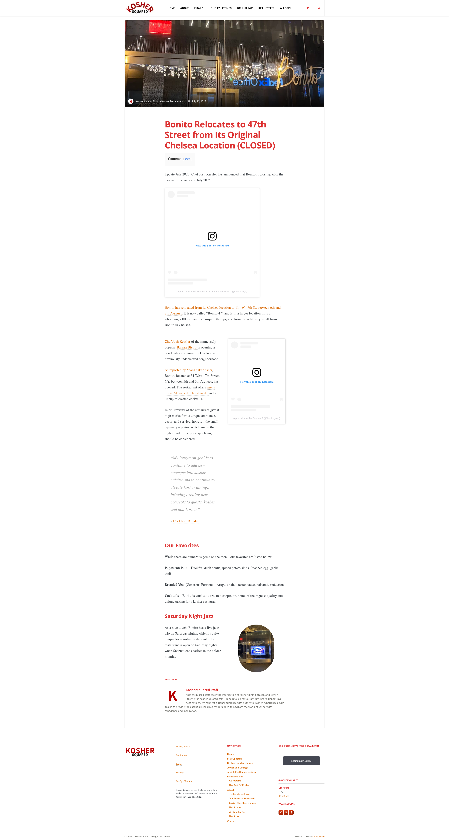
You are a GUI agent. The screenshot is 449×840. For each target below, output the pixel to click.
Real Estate (266, 8)
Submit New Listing (301, 760)
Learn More (318, 836)
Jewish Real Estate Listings (241, 771)
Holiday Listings (220, 8)
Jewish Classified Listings (242, 802)
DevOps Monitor (184, 781)
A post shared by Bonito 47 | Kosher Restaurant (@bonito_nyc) (212, 291)
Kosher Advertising (239, 793)
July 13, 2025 (198, 101)
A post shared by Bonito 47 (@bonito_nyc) (256, 418)
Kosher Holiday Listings (240, 762)
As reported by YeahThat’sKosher (188, 369)
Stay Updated (234, 758)
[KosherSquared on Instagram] (286, 812)
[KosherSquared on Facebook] (291, 812)
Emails (198, 8)
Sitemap (180, 772)
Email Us (284, 795)
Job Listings (245, 8)
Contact (231, 821)
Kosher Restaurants (172, 101)
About (184, 8)
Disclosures (181, 755)
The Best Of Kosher (239, 785)
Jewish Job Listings (237, 767)
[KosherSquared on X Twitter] (281, 812)
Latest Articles (235, 776)
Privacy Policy (183, 746)
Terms (179, 763)
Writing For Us (237, 811)
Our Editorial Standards (242, 798)
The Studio (235, 807)
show (187, 159)
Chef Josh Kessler (177, 341)
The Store (234, 816)
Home (171, 8)
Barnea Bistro (187, 347)
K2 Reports (235, 780)
